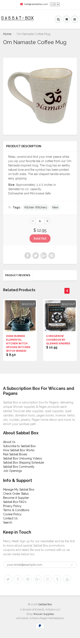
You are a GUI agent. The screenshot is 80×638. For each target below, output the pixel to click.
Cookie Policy (12, 514)
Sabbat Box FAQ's (14, 502)
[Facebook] (18, 579)
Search (7, 522)
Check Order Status (16, 493)
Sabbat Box (45, 604)
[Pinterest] (28, 579)
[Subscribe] (71, 565)
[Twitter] (8, 579)
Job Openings (12, 470)
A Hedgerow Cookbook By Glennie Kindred (58, 340)
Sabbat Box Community (18, 466)
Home (7, 34)
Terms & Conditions (16, 510)
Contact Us (10, 518)
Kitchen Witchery (35, 207)
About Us (9, 442)
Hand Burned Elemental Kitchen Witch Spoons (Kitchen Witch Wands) (18, 343)
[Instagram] (47, 579)
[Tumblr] (57, 579)
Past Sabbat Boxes (15, 454)
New (55, 207)
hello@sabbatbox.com (36, 4)
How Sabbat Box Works (18, 450)
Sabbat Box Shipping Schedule (23, 462)
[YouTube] (67, 579)
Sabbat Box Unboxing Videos (22, 458)
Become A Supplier (16, 497)
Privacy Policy (12, 506)
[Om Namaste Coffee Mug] (40, 96)
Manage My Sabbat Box (18, 489)
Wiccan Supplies (43, 614)
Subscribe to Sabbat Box (19, 446)
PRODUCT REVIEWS (17, 275)
